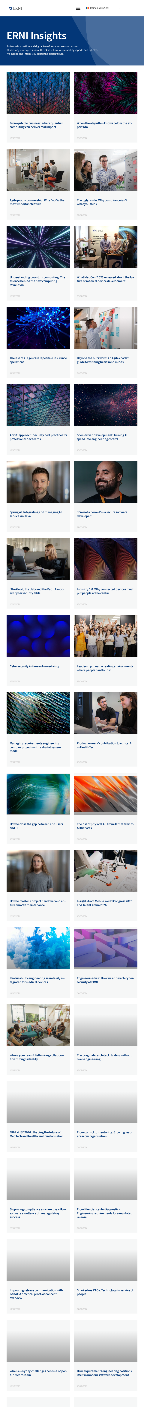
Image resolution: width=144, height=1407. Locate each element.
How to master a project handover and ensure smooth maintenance (38, 903)
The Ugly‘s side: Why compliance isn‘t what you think (102, 202)
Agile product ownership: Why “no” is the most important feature (37, 202)
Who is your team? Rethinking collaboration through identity (37, 1057)
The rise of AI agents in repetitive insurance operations (38, 360)
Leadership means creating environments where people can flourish (105, 668)
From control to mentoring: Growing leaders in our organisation (105, 1134)
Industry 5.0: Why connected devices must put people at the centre (105, 591)
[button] (78, 8)
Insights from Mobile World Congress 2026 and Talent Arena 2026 (104, 903)
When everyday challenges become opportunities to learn (38, 1373)
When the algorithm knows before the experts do (104, 125)
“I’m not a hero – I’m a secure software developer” (102, 514)
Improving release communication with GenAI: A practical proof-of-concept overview (36, 1294)
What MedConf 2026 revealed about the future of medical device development (105, 279)
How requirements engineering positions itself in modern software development (104, 1373)
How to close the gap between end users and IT (36, 826)
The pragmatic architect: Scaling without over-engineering (104, 1057)
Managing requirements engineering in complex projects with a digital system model (36, 747)
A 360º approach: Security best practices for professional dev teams (38, 437)
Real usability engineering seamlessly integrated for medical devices (37, 980)
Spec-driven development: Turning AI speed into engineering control (102, 437)
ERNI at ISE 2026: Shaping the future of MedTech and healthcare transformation (37, 1134)
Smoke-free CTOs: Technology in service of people (105, 1292)
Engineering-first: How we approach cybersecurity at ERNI (105, 980)
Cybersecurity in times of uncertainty (34, 666)
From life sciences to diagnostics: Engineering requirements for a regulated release (104, 1213)
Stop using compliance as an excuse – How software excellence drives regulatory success (38, 1213)
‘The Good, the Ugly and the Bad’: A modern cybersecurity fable (37, 591)
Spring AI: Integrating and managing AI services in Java (36, 514)
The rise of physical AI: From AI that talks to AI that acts (105, 826)
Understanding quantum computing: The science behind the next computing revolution (37, 281)
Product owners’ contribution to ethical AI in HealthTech (105, 745)
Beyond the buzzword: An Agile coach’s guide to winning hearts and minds (103, 360)
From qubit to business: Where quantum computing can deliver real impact (37, 125)
